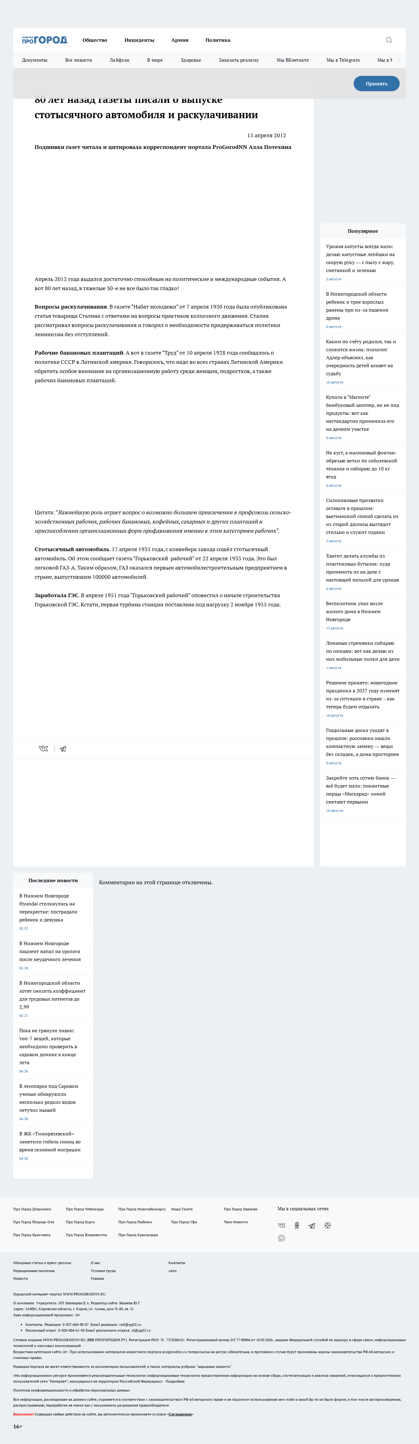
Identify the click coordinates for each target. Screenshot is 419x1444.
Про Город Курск (80, 1222)
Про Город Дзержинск (32, 1209)
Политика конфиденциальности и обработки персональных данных (71, 1390)
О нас (95, 1262)
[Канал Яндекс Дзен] (327, 1225)
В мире (155, 60)
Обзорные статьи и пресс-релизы (42, 1262)
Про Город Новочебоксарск (142, 1209)
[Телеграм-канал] (312, 1225)
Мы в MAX (389, 60)
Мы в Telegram (343, 60)
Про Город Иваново (241, 1209)
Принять (377, 83)
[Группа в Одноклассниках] (297, 1225)
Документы (35, 60)
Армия (179, 40)
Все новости (78, 60)
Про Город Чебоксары (85, 1209)
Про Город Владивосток (86, 1234)
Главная (97, 1278)
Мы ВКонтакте (293, 60)
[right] (399, 60)
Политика (218, 40)
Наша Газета (182, 1209)
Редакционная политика (34, 1270)
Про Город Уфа (184, 1222)
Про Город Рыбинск (135, 1222)
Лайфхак (119, 60)
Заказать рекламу (239, 60)
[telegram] (65, 748)
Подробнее (175, 1381)
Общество (95, 40)
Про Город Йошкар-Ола (33, 1222)
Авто (172, 1270)
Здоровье (191, 60)
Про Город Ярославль (32, 1234)
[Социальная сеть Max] (281, 1238)
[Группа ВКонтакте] (281, 1225)
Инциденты (139, 40)
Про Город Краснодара (138, 1234)
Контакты (176, 1262)
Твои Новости (236, 1222)
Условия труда (103, 1270)
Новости (20, 1278)
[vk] (44, 748)
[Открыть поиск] (389, 40)
